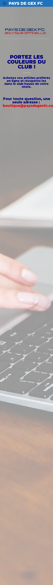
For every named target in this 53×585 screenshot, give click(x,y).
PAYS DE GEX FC (26, 3)
